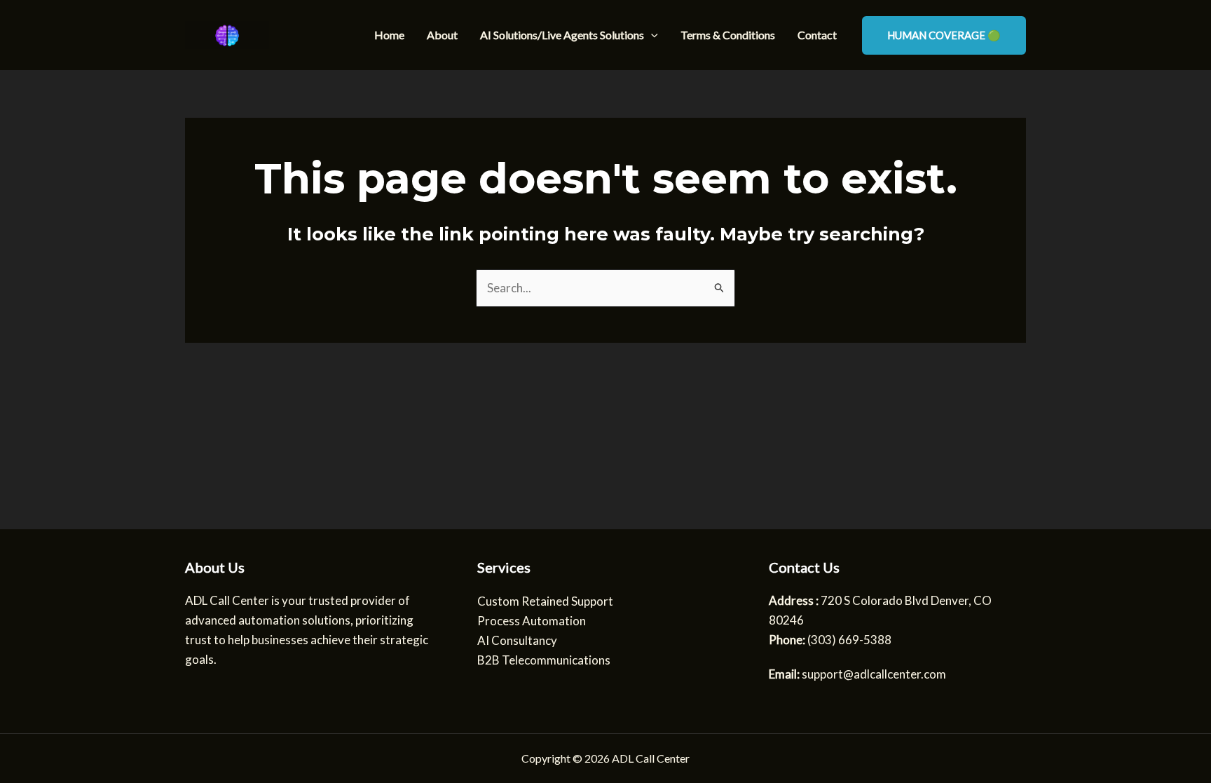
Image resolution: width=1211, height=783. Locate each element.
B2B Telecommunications (543, 660)
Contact (817, 34)
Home (389, 34)
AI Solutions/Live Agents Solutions (562, 34)
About (442, 34)
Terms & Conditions (727, 34)
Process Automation (531, 620)
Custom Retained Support (545, 601)
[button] (651, 35)
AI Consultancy (517, 640)
